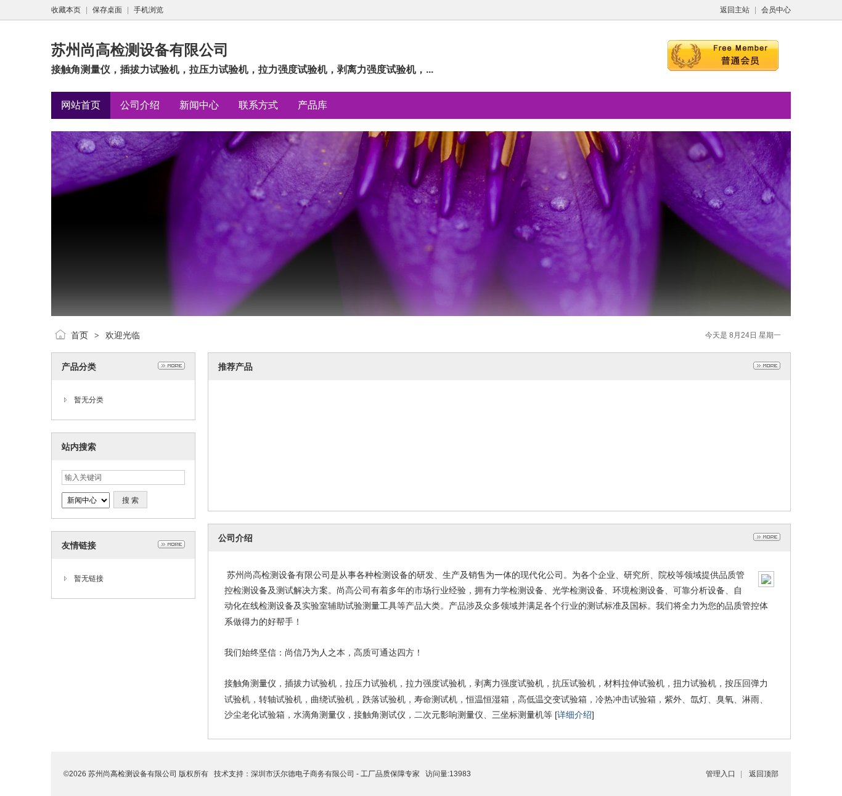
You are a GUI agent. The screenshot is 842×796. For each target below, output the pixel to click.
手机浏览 (148, 10)
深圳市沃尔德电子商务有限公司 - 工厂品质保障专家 (335, 774)
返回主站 (735, 10)
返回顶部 (764, 774)
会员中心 (776, 10)
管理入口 (720, 774)
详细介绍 (574, 715)
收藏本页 (66, 10)
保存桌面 (107, 10)
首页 (79, 335)
